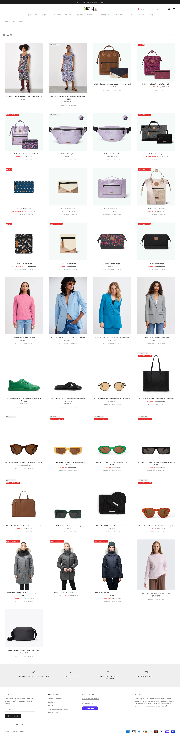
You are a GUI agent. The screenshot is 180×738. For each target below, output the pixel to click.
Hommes (79, 15)
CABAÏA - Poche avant (23, 209)
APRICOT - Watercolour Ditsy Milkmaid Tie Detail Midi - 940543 (68, 98)
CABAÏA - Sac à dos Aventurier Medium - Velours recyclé (112, 84)
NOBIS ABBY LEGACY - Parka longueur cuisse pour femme (24, 594)
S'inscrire (13, 716)
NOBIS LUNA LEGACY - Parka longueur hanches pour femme (112, 594)
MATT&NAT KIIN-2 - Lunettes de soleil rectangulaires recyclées (68, 463)
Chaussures (55, 15)
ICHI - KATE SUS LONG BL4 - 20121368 (156, 337)
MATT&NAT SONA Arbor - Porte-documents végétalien (24, 526)
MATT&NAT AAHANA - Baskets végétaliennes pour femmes (24, 400)
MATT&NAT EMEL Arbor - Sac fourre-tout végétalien (156, 399)
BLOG (151, 15)
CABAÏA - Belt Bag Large (68, 154)
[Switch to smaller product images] (8, 35)
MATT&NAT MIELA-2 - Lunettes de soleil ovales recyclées (112, 463)
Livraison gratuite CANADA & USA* (33, 676)
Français (154, 9)
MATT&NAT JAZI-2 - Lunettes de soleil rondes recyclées (23, 462)
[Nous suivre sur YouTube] (17, 724)
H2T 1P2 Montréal (87, 703)
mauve (21, 21)
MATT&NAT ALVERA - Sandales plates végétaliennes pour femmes (68, 400)
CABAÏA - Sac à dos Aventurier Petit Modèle (156, 84)
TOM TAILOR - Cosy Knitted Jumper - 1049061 (156, 593)
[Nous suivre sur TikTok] (22, 724)
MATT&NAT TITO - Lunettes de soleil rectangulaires (68, 526)
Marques (141, 15)
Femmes (68, 15)
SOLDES (130, 15)
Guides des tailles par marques (58, 709)
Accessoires (104, 15)
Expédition (51, 702)
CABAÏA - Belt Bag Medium (112, 154)
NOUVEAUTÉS (32, 15)
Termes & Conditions (55, 699)
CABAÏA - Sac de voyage (156, 154)
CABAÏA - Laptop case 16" (112, 209)
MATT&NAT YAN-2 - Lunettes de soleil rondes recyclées (156, 526)
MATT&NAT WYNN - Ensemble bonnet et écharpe (112, 526)
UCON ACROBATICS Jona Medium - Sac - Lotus (24, 650)
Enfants (90, 15)
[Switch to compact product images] (11, 35)
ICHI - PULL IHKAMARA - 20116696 (24, 337)
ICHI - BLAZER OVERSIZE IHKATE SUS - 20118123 (68, 337)
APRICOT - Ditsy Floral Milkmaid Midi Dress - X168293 (24, 97)
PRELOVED (118, 15)
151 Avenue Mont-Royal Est (90, 699)
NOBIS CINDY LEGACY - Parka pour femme (68, 593)
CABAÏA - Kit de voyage (112, 264)
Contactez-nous (53, 712)
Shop (15, 21)
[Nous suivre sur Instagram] (11, 724)
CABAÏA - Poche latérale (24, 264)
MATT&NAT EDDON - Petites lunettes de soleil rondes (112, 399)
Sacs (44, 15)
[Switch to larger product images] (4, 35)
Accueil (8, 21)
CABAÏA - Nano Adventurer (156, 209)
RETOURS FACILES (71, 676)
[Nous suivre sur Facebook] (6, 724)
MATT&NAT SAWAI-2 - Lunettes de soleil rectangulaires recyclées (156, 463)
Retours (51, 705)
